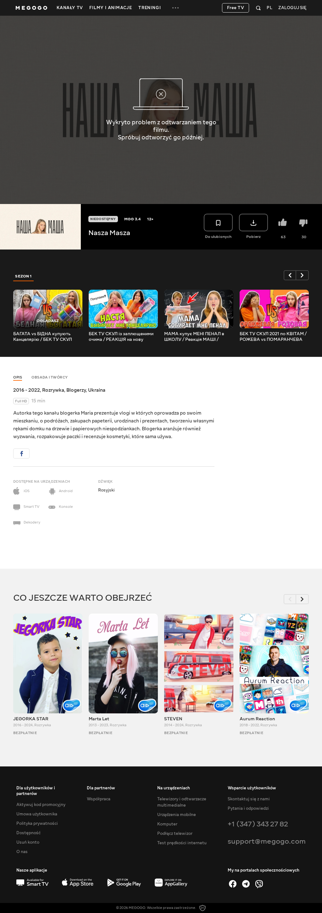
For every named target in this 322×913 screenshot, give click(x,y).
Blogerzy (76, 390)
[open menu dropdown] (175, 8)
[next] (302, 275)
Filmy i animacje (110, 8)
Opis (17, 377)
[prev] (290, 275)
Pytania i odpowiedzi (248, 808)
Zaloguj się (292, 8)
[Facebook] (233, 884)
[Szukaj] (258, 8)
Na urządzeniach (173, 788)
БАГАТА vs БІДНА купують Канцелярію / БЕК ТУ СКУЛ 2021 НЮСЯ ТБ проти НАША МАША (43, 336)
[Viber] (259, 884)
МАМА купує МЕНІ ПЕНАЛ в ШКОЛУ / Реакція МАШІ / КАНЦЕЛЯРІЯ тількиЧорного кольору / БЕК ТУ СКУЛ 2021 (195, 336)
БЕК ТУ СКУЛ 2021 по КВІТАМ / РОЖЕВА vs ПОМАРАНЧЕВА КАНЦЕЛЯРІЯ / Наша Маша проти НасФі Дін (273, 336)
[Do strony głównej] (31, 8)
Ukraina (96, 390)
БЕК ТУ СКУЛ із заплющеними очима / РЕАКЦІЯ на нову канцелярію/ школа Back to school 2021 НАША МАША (121, 336)
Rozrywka (53, 390)
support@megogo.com (267, 841)
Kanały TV (70, 8)
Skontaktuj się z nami (249, 799)
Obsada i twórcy (49, 377)
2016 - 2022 (26, 390)
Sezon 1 (23, 276)
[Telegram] (246, 884)
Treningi (149, 8)
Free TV (235, 8)
